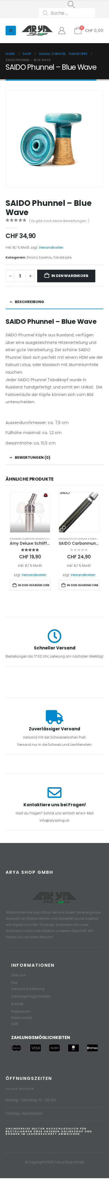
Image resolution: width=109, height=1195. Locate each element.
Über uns (18, 975)
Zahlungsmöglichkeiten (31, 996)
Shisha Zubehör (39, 257)
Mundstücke (68, 539)
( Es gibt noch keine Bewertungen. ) (59, 220)
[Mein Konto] (62, 30)
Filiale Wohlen (20, 1089)
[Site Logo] (37, 30)
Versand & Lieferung (27, 989)
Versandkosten (51, 247)
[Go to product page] (30, 512)
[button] (71, 4)
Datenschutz (21, 1017)
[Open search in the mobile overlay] (71, 13)
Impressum (20, 1011)
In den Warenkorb (69, 275)
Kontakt (17, 1004)
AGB (14, 1024)
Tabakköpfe (62, 257)
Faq (14, 982)
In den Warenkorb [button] (33, 585)
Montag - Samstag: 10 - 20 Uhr (31, 1100)
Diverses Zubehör (22, 539)
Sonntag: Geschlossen (24, 1113)
